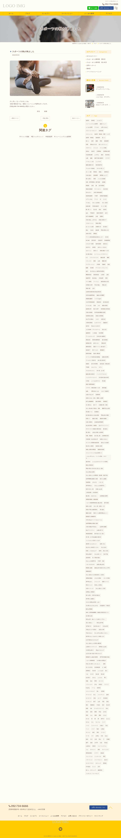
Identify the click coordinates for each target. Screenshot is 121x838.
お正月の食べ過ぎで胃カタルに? (94, 653)
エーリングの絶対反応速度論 (93, 357)
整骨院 (95, 172)
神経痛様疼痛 (89, 534)
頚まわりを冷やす (95, 326)
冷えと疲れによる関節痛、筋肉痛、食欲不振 (97, 475)
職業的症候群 (101, 449)
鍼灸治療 (103, 257)
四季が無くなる (95, 391)
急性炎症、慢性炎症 (105, 364)
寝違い (100, 172)
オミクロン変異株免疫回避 (92, 443)
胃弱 (94, 179)
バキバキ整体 (106, 578)
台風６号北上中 (89, 395)
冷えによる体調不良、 (100, 486)
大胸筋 (108, 739)
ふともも (100, 677)
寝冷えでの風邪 (105, 443)
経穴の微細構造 (89, 216)
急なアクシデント (90, 530)
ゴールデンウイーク (99, 708)
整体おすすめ (93, 144)
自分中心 (88, 247)
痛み (87, 230)
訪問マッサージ (91, 65)
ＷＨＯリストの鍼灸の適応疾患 (93, 429)
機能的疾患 (88, 275)
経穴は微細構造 (89, 401)
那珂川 (102, 719)
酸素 (87, 268)
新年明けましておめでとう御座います (95, 636)
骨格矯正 (105, 401)
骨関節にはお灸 (102, 647)
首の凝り (105, 227)
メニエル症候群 (101, 179)
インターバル (98, 756)
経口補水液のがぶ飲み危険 (92, 415)
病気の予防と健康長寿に (92, 510)
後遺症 (87, 364)
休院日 (94, 746)
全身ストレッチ (89, 588)
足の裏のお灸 (89, 616)
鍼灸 (91, 158)
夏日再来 (88, 462)
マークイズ (88, 695)
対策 (107, 701)
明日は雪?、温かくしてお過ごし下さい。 (96, 619)
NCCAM (87, 240)
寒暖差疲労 (88, 571)
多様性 (94, 247)
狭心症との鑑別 (89, 446)
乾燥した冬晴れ (98, 585)
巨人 (94, 695)
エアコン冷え (89, 199)
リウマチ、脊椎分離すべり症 (93, 388)
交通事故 (99, 151)
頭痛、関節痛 (89, 436)
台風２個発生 (89, 422)
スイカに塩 (88, 305)
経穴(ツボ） (96, 343)
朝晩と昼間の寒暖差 (91, 449)
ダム (92, 722)
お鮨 (107, 275)
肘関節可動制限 (103, 196)
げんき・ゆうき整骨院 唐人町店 (97, 62)
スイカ (104, 199)
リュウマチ (98, 162)
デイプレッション (90, 264)
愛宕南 (104, 763)
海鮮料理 (88, 278)
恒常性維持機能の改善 (100, 312)
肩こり (103, 138)
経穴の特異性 (94, 364)
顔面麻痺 (95, 175)
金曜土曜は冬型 (100, 564)
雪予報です (88, 626)
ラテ (92, 736)
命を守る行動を (89, 319)
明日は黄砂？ (89, 554)
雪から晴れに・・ (90, 623)
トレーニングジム (102, 746)
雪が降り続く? (96, 626)
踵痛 (94, 261)
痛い (106, 671)
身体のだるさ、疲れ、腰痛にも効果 (94, 398)
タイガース (88, 698)
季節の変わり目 (105, 230)
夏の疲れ (105, 429)
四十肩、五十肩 (100, 371)
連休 (91, 712)
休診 (87, 712)
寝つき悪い (88, 179)
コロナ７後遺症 (105, 391)
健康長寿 (88, 333)
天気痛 (98, 264)
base (106, 736)
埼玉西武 (105, 698)
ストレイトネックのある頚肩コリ (94, 453)
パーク (87, 725)
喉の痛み (94, 278)
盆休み (87, 151)
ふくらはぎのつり (95, 381)
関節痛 (87, 185)
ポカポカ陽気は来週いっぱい (93, 602)
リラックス (88, 261)
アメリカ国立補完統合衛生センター (94, 237)
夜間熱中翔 (88, 343)
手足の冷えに (89, 633)
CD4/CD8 (105, 189)
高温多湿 (99, 302)
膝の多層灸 (105, 340)
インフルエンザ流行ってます (93, 540)
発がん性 (104, 329)
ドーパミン (96, 281)
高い (98, 691)
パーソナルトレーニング (94, 72)
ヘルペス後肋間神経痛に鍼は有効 (94, 503)
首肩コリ (95, 251)
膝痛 (96, 712)
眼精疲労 (102, 350)
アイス (96, 199)
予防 (103, 701)
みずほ (104, 712)
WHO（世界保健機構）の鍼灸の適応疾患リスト (97, 612)
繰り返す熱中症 (101, 360)
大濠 (96, 739)
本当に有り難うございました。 (93, 664)
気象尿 (103, 264)
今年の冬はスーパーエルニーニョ (94, 520)
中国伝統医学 (95, 206)
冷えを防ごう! (98, 554)
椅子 (94, 701)
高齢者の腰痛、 (103, 418)
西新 (87, 708)
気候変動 (88, 482)
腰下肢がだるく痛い (99, 534)
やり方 (92, 674)
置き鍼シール (89, 412)
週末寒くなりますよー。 (92, 544)
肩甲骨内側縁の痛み (105, 657)
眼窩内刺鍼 (88, 353)
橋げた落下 (96, 309)
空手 (99, 767)
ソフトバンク (89, 684)
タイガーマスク (89, 763)
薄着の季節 (98, 223)
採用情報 (101, 131)
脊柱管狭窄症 (99, 165)
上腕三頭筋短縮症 (97, 192)
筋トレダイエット (103, 144)
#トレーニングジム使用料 (62, 137)
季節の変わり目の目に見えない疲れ (94, 468)
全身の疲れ (88, 175)
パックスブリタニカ (101, 374)
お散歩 (102, 729)
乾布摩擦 (101, 333)
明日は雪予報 (100, 623)
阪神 (107, 695)
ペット (87, 729)
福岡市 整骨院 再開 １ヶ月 (102, 134)
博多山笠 (104, 285)
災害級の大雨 (89, 285)
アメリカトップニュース (102, 268)
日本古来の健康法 (101, 336)
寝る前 (102, 674)
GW (91, 708)
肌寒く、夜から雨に (104, 551)
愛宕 (104, 756)
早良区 (106, 743)
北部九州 (103, 319)
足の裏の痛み (89, 254)
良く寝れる (88, 405)
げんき (104, 715)
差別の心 (105, 244)
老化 (100, 209)
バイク (93, 729)
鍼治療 (97, 230)
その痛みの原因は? (101, 660)
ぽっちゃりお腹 (89, 227)
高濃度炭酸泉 (89, 299)
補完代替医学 (100, 213)
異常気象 (104, 388)
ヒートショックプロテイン (101, 254)
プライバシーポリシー (91, 131)
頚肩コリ (88, 418)
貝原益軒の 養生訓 (105, 605)
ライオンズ (88, 701)
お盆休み (88, 746)
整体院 (89, 69)
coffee (97, 736)
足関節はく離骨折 (90, 592)
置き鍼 (103, 381)
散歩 (98, 729)
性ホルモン (88, 192)
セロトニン (88, 251)
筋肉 (87, 739)
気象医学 (105, 323)
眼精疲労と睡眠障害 (91, 516)
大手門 (96, 743)
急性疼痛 (88, 558)
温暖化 (101, 216)
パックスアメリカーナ (91, 377)
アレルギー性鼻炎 (90, 168)
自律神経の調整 (103, 496)
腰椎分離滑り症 (89, 165)
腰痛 (97, 141)
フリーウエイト (98, 760)
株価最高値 (107, 240)
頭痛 (87, 144)
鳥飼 (91, 743)
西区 (99, 749)
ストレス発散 (103, 148)
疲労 (87, 271)
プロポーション (89, 223)
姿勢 (104, 664)
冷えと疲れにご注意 (100, 588)
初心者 (97, 674)
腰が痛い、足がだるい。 (92, 496)
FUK (102, 736)
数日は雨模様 (89, 609)
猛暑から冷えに (103, 439)
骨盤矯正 (92, 705)
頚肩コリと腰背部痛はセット (100, 513)
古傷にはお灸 (99, 489)
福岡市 (87, 120)
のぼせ (92, 230)
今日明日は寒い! (90, 650)
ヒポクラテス (98, 323)
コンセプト (99, 120)
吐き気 (95, 209)
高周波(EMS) (89, 753)
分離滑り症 (98, 227)
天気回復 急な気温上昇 (92, 439)
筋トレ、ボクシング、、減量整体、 (94, 770)
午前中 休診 (101, 561)
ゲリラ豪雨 (88, 281)
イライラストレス (94, 257)
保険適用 (98, 138)
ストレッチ (97, 582)
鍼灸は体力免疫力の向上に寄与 (102, 568)
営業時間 (98, 395)
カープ (99, 698)
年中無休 (88, 767)
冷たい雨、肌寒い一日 (99, 506)
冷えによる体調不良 (91, 561)
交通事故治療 (106, 151)
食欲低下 (88, 350)
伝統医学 (100, 240)
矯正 (87, 705)
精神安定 (106, 172)
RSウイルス (95, 350)
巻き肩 (94, 671)
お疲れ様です (100, 530)
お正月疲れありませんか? (92, 640)
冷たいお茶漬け (96, 203)
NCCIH (106, 237)
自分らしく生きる (102, 247)
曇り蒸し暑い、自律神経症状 (102, 436)
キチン (100, 367)
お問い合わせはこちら (106, 8)
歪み (91, 681)
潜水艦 (92, 268)
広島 (94, 698)
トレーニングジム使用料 (92, 124)
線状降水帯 (88, 309)
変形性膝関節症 (96, 340)
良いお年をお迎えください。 (102, 633)
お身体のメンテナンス (91, 647)
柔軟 (100, 715)
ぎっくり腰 (88, 172)
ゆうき (87, 719)
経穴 (106, 213)
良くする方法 (89, 667)
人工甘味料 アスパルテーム (93, 329)
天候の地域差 (89, 312)
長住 (98, 732)
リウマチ (107, 158)
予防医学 (92, 213)
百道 (101, 743)
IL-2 (87, 257)
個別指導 (106, 141)
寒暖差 (95, 233)
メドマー (96, 753)
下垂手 (96, 196)
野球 (96, 681)
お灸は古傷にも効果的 (97, 432)
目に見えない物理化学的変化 (97, 271)
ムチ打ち (97, 155)
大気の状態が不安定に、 (92, 527)
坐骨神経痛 (97, 667)
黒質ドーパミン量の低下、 (99, 347)
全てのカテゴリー (92, 56)
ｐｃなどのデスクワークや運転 (100, 462)
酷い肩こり (88, 209)
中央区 (98, 705)
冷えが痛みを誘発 (90, 472)
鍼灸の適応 (95, 418)
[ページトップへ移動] (110, 807)
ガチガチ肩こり (100, 168)
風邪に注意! (89, 506)
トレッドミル (89, 756)
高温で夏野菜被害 (90, 384)
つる (87, 674)
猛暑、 (87, 391)
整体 (101, 141)
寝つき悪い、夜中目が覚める (93, 595)
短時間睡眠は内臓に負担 (92, 523)
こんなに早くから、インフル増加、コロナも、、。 (96, 457)
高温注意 (88, 340)
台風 (97, 216)
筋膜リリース (105, 582)
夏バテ (95, 405)
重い (105, 677)
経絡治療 (88, 206)
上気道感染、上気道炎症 (92, 492)
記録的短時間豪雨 (99, 422)
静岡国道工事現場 (105, 309)
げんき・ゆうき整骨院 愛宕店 (96, 59)
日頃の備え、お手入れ (91, 220)
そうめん (88, 203)
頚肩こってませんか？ (91, 551)
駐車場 (98, 688)
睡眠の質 (104, 261)
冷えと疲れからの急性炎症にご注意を (95, 575)
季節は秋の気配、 (105, 415)
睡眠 (108, 257)
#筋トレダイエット (37, 137)
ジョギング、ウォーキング (92, 773)
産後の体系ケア (102, 220)
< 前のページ (14, 118)
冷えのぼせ (103, 547)
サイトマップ (99, 816)
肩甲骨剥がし (89, 486)
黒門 (87, 743)
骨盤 (87, 681)
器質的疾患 (96, 275)
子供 (106, 725)
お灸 (99, 261)
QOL (87, 213)
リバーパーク (94, 725)
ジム (87, 749)
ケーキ (87, 736)
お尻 (99, 701)
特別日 (100, 684)
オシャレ (88, 732)
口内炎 (87, 381)
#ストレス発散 (24, 137)
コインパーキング (90, 691)
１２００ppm (98, 299)
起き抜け (88, 677)
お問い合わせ (104, 127)
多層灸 (103, 182)
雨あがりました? (100, 650)
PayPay (88, 688)
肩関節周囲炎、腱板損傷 (92, 499)
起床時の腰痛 (103, 527)
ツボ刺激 (94, 333)
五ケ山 (87, 722)
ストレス (95, 148)
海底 (109, 264)
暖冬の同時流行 (89, 465)
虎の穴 (106, 760)
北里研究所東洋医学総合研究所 (93, 292)
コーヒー (103, 732)
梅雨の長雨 (105, 305)
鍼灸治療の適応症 (90, 374)
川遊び (101, 725)
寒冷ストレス (89, 585)
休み (107, 708)
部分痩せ (107, 155)
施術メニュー (103, 124)
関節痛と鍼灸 (89, 568)
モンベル (98, 722)
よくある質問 (89, 127)
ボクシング (98, 763)
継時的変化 (88, 347)
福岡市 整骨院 (89, 138)
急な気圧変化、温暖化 (91, 425)
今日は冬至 (105, 626)
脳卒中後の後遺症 (99, 158)
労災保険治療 (89, 155)
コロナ (97, 319)
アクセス (97, 127)
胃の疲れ (102, 510)
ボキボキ (94, 482)
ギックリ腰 (103, 206)
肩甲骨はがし (89, 582)
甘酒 (94, 305)
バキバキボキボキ (90, 564)
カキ (99, 305)
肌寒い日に (102, 544)
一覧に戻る (45, 118)
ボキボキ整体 (98, 578)
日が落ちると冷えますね (92, 605)
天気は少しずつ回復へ (91, 629)
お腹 (87, 158)
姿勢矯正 (88, 671)
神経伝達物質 (89, 189)
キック (94, 767)
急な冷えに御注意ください (92, 547)
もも (91, 715)
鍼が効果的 (98, 401)
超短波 (102, 753)
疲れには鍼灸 (103, 479)
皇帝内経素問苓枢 (90, 295)
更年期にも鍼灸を (90, 599)
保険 (96, 715)
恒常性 (104, 209)
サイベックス (105, 749)
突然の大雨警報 (99, 316)
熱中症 (87, 326)
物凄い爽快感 (96, 353)
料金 (100, 712)
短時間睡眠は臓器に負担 (92, 479)
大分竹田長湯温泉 (90, 302)
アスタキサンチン (90, 371)
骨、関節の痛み (96, 558)
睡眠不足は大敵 (106, 408)
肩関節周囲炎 (89, 578)
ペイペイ (106, 684)
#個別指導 (49, 137)
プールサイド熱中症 (91, 360)
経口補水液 (106, 302)
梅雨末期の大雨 (105, 281)
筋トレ (87, 141)
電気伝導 (103, 343)
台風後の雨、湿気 (103, 405)
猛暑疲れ (97, 412)
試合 (96, 684)
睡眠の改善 (88, 513)
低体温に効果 (99, 446)
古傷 (92, 185)
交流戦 (102, 691)
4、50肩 (104, 667)
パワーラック (89, 760)
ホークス (101, 681)
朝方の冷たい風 (89, 489)
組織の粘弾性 (105, 357)
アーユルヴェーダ (90, 336)
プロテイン (88, 148)
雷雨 (106, 278)
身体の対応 (88, 233)
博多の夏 (88, 288)
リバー (103, 722)
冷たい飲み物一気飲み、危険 (93, 408)
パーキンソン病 (89, 162)
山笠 (93, 288)
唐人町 (108, 705)
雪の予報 (105, 554)
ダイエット (93, 749)
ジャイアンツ (101, 695)
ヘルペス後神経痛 (90, 660)
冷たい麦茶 (105, 203)
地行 (103, 705)
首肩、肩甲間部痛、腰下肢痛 (93, 182)
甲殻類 (87, 367)
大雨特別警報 (89, 323)
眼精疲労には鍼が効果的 (92, 657)
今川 (91, 739)
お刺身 (102, 275)
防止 (100, 739)
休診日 (93, 151)
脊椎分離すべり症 (104, 251)
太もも (94, 677)
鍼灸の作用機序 (100, 295)
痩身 (102, 155)
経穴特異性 (101, 185)
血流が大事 (101, 629)
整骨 (87, 715)
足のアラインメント (104, 425)
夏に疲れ (88, 432)
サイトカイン (98, 189)
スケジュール (89, 134)
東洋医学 (94, 240)
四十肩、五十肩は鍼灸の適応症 (93, 537)
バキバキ (101, 482)
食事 (92, 141)
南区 (93, 732)
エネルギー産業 (89, 244)
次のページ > (75, 118)
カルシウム (94, 367)
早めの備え (97, 285)
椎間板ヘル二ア (103, 175)
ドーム (93, 688)
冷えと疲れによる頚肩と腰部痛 (93, 643)
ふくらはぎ (100, 671)
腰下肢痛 (106, 503)
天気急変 (101, 278)
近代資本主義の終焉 (104, 377)
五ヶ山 (108, 719)
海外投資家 (98, 244)
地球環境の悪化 (89, 316)
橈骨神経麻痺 (89, 196)
